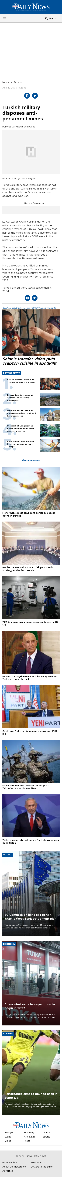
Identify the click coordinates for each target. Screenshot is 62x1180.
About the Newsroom (14, 1167)
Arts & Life (29, 1137)
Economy (29, 1133)
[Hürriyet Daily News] (31, 7)
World (8, 1137)
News (5, 82)
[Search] (46, 18)
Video (8, 1141)
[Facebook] (27, 96)
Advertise (7, 1171)
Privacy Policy (9, 1163)
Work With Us (38, 1163)
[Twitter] (35, 96)
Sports (46, 1137)
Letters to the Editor (42, 1167)
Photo (27, 1141)
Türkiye (18, 82)
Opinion (47, 1133)
